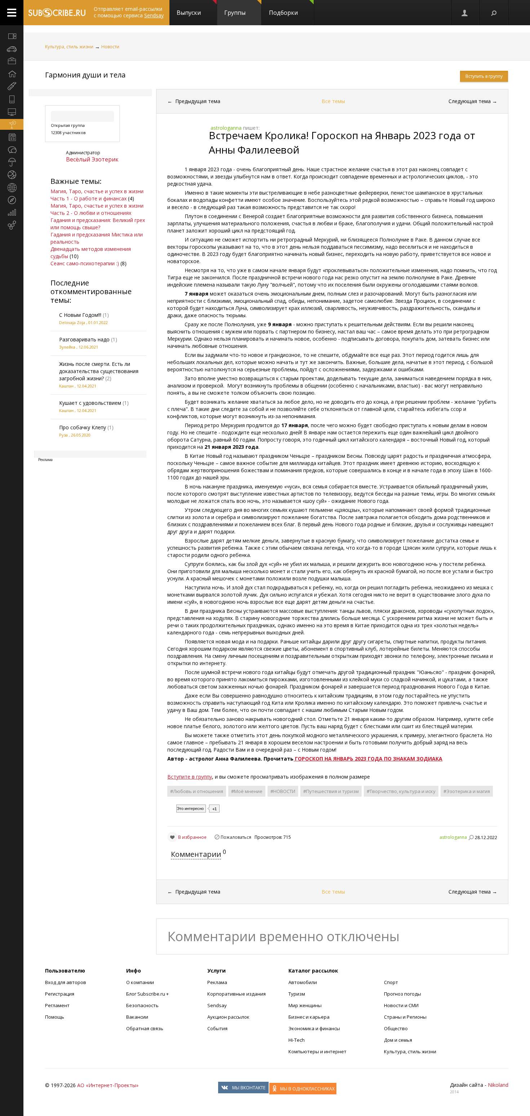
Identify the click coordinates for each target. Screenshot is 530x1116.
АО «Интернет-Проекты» (107, 1085)
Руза (63, 435)
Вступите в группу (189, 776)
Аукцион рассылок (228, 1017)
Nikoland (498, 1084)
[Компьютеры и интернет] (11, 111)
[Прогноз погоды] (11, 162)
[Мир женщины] (11, 86)
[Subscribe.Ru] (56, 12)
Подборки (283, 13)
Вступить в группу (484, 76)
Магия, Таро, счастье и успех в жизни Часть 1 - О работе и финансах (96, 195)
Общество (396, 1028)
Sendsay (217, 1005)
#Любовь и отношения (196, 791)
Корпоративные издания (236, 994)
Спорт (391, 982)
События (217, 1028)
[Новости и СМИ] (11, 137)
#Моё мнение (246, 791)
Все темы (333, 101)
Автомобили (302, 982)
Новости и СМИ (401, 1005)
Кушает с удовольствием (90, 402)
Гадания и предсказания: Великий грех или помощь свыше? (97, 224)
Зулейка (67, 347)
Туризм (296, 994)
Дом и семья (398, 1040)
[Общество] (11, 149)
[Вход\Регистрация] (465, 12)
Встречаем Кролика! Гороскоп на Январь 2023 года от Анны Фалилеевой (342, 142)
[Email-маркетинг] (11, 225)
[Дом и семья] (11, 73)
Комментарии (196, 854)
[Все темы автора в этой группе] (471, 837)
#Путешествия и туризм (331, 791)
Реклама (217, 982)
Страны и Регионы (405, 1017)
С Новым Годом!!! (80, 314)
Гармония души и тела (85, 75)
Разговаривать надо (84, 339)
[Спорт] (11, 174)
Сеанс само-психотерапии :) (84, 263)
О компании (140, 982)
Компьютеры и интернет (317, 1051)
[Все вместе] (11, 36)
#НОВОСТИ (282, 791)
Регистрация (59, 994)
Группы (235, 13)
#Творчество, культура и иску (401, 791)
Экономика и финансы (314, 1028)
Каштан (66, 386)
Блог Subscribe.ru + (148, 994)
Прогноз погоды (402, 994)
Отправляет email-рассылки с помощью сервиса (129, 12)
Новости (110, 47)
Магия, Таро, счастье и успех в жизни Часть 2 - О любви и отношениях (96, 209)
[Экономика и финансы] (11, 212)
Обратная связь (144, 1028)
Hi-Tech (296, 1040)
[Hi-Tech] (11, 99)
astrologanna (453, 837)
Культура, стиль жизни (69, 47)
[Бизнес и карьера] (11, 61)
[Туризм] (11, 200)
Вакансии (137, 1017)
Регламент (57, 1005)
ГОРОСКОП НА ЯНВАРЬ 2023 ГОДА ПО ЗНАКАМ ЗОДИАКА (367, 758)
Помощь (54, 1017)
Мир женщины (305, 1005)
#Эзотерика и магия (466, 791)
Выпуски (189, 13)
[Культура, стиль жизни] (11, 124)
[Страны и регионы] (11, 187)
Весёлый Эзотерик (92, 159)
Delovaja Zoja (72, 322)
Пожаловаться (236, 837)
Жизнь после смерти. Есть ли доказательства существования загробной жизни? (98, 371)
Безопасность (142, 1005)
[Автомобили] (11, 48)
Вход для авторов (65, 982)
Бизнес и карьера (309, 1017)
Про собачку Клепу (82, 427)
